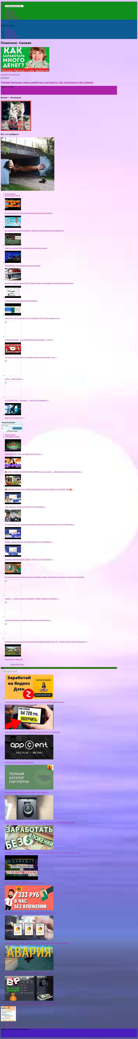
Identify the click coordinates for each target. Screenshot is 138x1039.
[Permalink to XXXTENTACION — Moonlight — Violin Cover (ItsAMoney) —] (13, 397)
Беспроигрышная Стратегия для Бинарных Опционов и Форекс (29, 213)
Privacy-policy (10, 1024)
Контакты (8, 1026)
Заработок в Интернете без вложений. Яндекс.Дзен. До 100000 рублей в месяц (34, 702)
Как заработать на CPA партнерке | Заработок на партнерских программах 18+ (34, 231)
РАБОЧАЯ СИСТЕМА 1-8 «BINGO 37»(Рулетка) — (24, 454)
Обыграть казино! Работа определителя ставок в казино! (26, 248)
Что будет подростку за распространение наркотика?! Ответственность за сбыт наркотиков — (40, 524)
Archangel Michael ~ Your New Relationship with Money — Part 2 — (29, 340)
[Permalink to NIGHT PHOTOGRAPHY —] (13, 414)
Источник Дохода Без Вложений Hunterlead (21, 301)
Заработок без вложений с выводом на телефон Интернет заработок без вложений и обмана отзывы (43, 853)
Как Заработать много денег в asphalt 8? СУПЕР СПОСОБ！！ (28, 973)
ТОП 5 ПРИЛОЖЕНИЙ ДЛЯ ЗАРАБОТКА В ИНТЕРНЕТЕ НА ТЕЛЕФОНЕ (32, 732)
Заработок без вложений (10, 74)
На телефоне (10, 11)
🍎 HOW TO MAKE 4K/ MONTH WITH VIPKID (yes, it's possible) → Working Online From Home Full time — (44, 472)
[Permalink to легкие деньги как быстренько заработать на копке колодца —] (13, 617)
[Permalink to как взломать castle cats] (13, 656)
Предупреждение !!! (12, 17)
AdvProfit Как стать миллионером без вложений (22, 266)
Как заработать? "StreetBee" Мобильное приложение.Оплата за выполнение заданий (37, 943)
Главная (8, 9)
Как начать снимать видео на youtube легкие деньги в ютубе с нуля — (31, 357)
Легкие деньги (10, 15)
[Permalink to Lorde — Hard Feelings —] (13, 375)
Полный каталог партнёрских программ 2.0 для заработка (26, 792)
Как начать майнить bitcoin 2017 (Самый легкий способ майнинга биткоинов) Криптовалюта (39, 283)
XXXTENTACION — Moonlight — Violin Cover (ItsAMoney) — (27, 400)
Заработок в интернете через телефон (19, 762)
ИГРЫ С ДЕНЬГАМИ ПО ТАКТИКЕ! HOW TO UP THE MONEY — (29, 542)
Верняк (3, 2)
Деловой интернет (8, 422)
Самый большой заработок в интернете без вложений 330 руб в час (30, 913)
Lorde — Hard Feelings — (14, 379)
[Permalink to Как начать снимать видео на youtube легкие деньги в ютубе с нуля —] (13, 354)
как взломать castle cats (14, 659)
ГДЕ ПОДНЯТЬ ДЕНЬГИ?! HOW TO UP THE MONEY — (26, 507)
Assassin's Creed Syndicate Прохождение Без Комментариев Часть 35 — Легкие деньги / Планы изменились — (46, 642)
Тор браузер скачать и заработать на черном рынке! (24, 883)
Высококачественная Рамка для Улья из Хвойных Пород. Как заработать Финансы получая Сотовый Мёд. (44, 577)
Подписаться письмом (12, 430)
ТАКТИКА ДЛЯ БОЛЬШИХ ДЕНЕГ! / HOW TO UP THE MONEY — (29, 559)
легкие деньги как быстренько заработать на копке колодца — (28, 620)
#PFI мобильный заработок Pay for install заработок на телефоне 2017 (31, 1003)
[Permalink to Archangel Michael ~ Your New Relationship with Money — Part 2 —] (13, 336)
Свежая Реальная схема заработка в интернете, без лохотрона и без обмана (47, 82)
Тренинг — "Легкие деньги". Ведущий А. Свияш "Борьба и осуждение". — (32, 599)
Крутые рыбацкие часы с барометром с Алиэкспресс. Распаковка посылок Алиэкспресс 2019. (40, 822)
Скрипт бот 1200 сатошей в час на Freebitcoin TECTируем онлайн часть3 (32, 318)
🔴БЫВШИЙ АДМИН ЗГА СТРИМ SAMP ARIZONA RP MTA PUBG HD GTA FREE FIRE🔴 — (39, 489)
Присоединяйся (11, 19)
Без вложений (10, 13)
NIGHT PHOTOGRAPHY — (15, 418)
